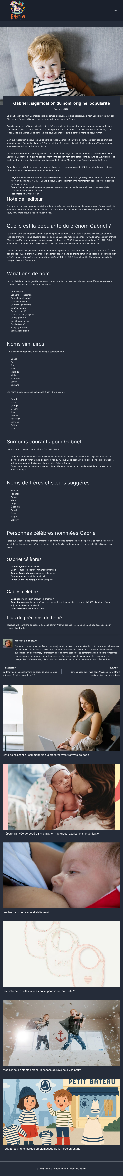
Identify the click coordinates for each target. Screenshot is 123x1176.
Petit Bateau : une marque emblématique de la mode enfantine (41, 1148)
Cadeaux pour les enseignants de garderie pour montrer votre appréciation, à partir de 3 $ (30, 672)
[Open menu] (115, 10)
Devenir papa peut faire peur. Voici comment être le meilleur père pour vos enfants (95, 672)
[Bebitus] (18, 10)
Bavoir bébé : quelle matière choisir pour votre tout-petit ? (39, 991)
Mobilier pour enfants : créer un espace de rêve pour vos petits (42, 1069)
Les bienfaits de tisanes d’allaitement (26, 912)
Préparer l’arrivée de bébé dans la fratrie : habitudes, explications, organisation (51, 833)
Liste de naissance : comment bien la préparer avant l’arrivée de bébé (46, 754)
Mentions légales (78, 1168)
